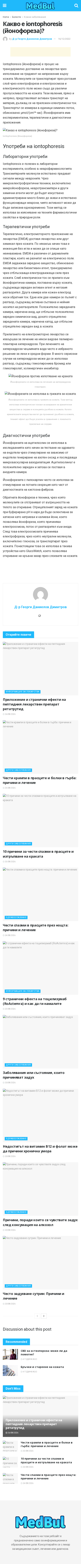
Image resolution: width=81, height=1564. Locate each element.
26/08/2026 (10, 714)
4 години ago (29, 1359)
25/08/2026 (10, 788)
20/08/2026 (10, 1083)
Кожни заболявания (35, 17)
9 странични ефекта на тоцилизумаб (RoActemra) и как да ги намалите (35, 1001)
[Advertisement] (40, 52)
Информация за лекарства (22, 691)
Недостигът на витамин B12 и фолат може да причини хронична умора (40, 1148)
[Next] (44, 1316)
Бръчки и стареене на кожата (42, 1367)
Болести (16, 17)
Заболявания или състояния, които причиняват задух (33, 1075)
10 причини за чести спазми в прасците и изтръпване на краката (38, 853)
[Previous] (37, 1316)
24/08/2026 (10, 935)
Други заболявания (18, 770)
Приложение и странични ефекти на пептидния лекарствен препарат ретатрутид (34, 704)
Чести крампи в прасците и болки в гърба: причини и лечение (47, 1444)
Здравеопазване (16, 917)
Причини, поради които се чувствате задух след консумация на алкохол (40, 1222)
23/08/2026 (10, 1009)
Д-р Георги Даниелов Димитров (32, 38)
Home (6, 17)
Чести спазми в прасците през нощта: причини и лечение (35, 927)
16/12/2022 (64, 38)
